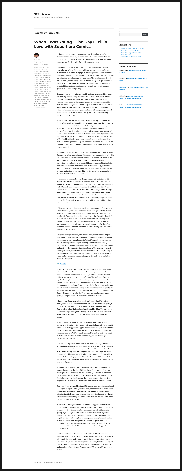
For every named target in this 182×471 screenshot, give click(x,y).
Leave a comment (39, 107)
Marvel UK (37, 64)
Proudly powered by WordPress (52, 463)
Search (121, 32)
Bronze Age (44, 71)
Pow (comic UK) (46, 91)
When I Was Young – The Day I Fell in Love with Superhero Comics (70, 44)
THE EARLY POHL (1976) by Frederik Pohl (133, 49)
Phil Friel (37, 59)
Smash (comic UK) (39, 95)
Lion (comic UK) (46, 87)
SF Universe (42, 14)
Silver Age (46, 93)
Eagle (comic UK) (39, 75)
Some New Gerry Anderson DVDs (131, 53)
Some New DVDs (126, 55)
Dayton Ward (123, 87)
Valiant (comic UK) (42, 103)
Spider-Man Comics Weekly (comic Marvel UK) (42, 99)
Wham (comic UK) (39, 105)
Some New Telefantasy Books (130, 51)
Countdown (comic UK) (41, 73)
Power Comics (38, 93)
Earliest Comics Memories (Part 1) (131, 57)
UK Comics (44, 64)
